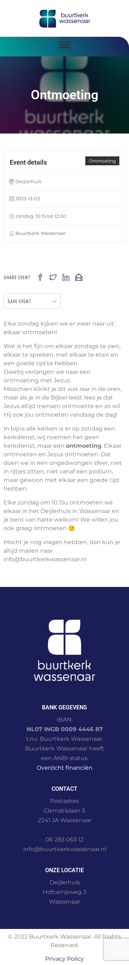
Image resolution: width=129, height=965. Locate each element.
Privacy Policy (64, 958)
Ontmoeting (102, 161)
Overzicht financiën (64, 767)
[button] (65, 45)
